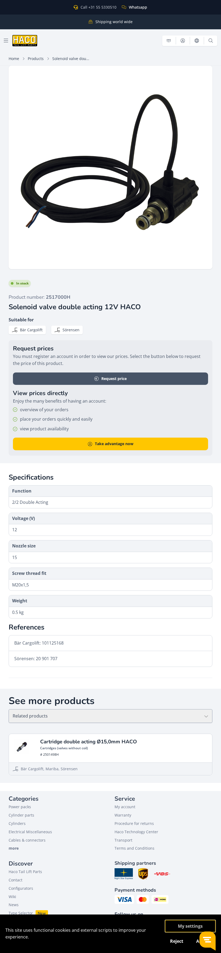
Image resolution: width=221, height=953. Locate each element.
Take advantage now (114, 443)
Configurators (21, 888)
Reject (176, 941)
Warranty (123, 815)
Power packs (20, 806)
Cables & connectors (27, 840)
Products (36, 58)
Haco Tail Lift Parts (25, 871)
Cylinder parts (21, 815)
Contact (15, 879)
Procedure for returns (134, 823)
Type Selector (21, 913)
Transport (123, 840)
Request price (114, 378)
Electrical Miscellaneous (30, 831)
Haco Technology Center (136, 831)
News (14, 904)
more (14, 848)
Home (14, 58)
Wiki (12, 896)
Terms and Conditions (134, 848)
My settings (190, 926)
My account (125, 806)
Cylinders (17, 823)
